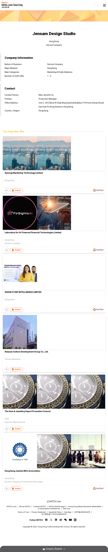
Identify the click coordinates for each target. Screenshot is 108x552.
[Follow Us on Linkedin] (56, 519)
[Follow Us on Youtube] (70, 519)
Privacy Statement (39, 512)
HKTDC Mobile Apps (57, 506)
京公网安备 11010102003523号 (54, 514)
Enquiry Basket (54, 549)
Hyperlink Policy (55, 512)
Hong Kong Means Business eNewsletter (84, 506)
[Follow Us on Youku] (75, 519)
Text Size (66, 509)
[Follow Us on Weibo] (60, 519)
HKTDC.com (11, 506)
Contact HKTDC (39, 506)
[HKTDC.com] (54, 501)
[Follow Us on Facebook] (46, 519)
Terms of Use (23, 512)
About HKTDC (25, 506)
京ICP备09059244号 (82, 512)
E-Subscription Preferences (49, 509)
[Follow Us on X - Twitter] (51, 519)
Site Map (67, 512)
